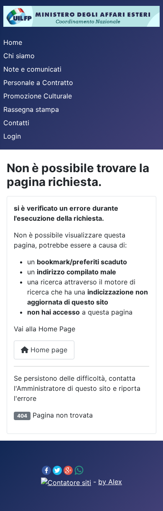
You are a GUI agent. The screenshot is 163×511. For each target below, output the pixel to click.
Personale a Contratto (38, 82)
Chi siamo (19, 56)
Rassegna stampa (31, 109)
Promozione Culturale (37, 96)
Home (12, 42)
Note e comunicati (32, 69)
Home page (47, 350)
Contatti (16, 123)
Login (12, 136)
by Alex (110, 481)
